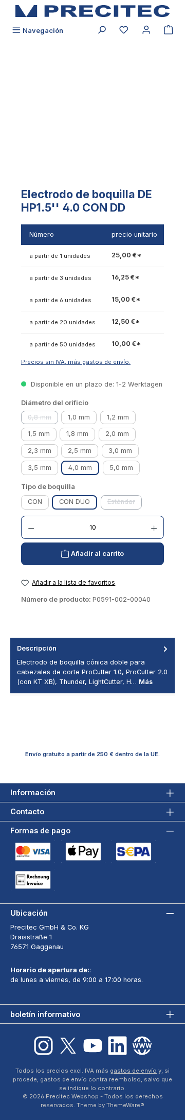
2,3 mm (39, 450)
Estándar (124, 503)
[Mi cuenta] (146, 30)
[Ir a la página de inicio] (92, 11)
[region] (92, 123)
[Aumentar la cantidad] (154, 527)
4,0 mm (80, 467)
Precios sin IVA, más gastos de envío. (76, 361)
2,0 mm (117, 433)
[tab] (92, 665)
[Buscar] (101, 30)
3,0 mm (120, 450)
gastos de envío (133, 1070)
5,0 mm (121, 467)
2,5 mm (79, 450)
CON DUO (74, 501)
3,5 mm (39, 467)
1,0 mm (79, 417)
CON (35, 501)
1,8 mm (77, 433)
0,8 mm (43, 418)
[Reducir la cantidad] (31, 527)
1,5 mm (39, 433)
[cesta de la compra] (168, 30)
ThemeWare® (125, 1105)
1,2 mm (118, 417)
